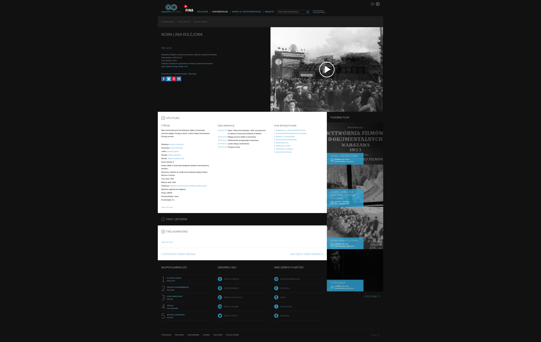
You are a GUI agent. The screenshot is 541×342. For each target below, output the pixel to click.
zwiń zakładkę (167, 207)
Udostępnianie (193, 335)
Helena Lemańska (176, 144)
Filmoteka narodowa (290, 279)
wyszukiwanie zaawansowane (319, 11)
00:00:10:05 (222, 137)
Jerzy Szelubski (176, 148)
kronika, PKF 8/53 (184, 22)
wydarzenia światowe (204, 64)
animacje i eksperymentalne (246, 11)
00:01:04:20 (222, 147)
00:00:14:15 (222, 140)
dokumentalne (220, 11)
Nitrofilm (284, 315)
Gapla (283, 297)
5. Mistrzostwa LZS (281, 143)
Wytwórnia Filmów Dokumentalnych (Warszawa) (188, 186)
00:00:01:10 (222, 130)
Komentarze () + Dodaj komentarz (174, 74)
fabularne (202, 11)
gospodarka (183, 64)
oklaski (181, 66)
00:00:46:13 (222, 144)
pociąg (174, 66)
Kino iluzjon (286, 306)
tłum (186, 66)
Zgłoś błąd (192, 74)
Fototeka (284, 288)
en (372, 4)
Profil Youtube (231, 306)
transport (192, 64)
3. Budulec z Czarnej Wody (284, 137)
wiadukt (168, 66)
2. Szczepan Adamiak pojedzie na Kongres (290, 133)
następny (306, 254)
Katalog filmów (232, 335)
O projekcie (166, 335)
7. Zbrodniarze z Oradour (283, 149)
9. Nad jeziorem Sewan (283, 152)
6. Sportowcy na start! (282, 146)
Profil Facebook (231, 279)
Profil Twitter (230, 315)
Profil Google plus (233, 297)
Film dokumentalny (167, 22)
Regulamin (179, 335)
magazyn (269, 11)
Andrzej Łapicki (173, 151)
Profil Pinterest (231, 288)
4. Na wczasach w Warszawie (285, 140)
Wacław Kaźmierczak (176, 159)
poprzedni (179, 254)
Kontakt (206, 335)
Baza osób (218, 335)
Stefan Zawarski (174, 155)
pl (378, 4)
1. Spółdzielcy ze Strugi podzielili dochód (289, 130)
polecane (371, 296)
